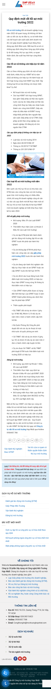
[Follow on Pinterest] (20, 658)
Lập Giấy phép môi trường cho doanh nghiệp (27, 578)
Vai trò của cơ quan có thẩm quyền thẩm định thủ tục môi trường (37, 450)
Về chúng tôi (22, 673)
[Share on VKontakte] (32, 440)
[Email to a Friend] (23, 440)
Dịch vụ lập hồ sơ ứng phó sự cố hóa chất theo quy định (26, 531)
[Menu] (4, 4)
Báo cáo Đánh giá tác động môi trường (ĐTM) (27, 581)
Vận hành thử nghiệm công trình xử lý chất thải (28, 590)
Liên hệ (32, 676)
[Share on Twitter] (19, 440)
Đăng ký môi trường (14, 515)
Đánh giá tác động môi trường (21, 675)
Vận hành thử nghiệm (14, 510)
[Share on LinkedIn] (37, 440)
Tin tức (25, 15)
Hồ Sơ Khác (41, 675)
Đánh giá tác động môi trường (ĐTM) (21, 501)
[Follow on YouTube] (24, 658)
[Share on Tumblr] (41, 440)
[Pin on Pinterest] (28, 440)
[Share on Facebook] (14, 440)
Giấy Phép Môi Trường (15, 506)
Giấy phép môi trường (39, 673)
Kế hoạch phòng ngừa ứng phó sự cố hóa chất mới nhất (27, 539)
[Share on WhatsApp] (10, 440)
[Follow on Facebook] (15, 658)
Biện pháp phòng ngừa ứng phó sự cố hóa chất (25, 546)
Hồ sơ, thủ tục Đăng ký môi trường (23, 584)
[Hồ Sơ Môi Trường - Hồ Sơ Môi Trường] (25, 4)
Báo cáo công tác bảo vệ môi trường (23, 587)
